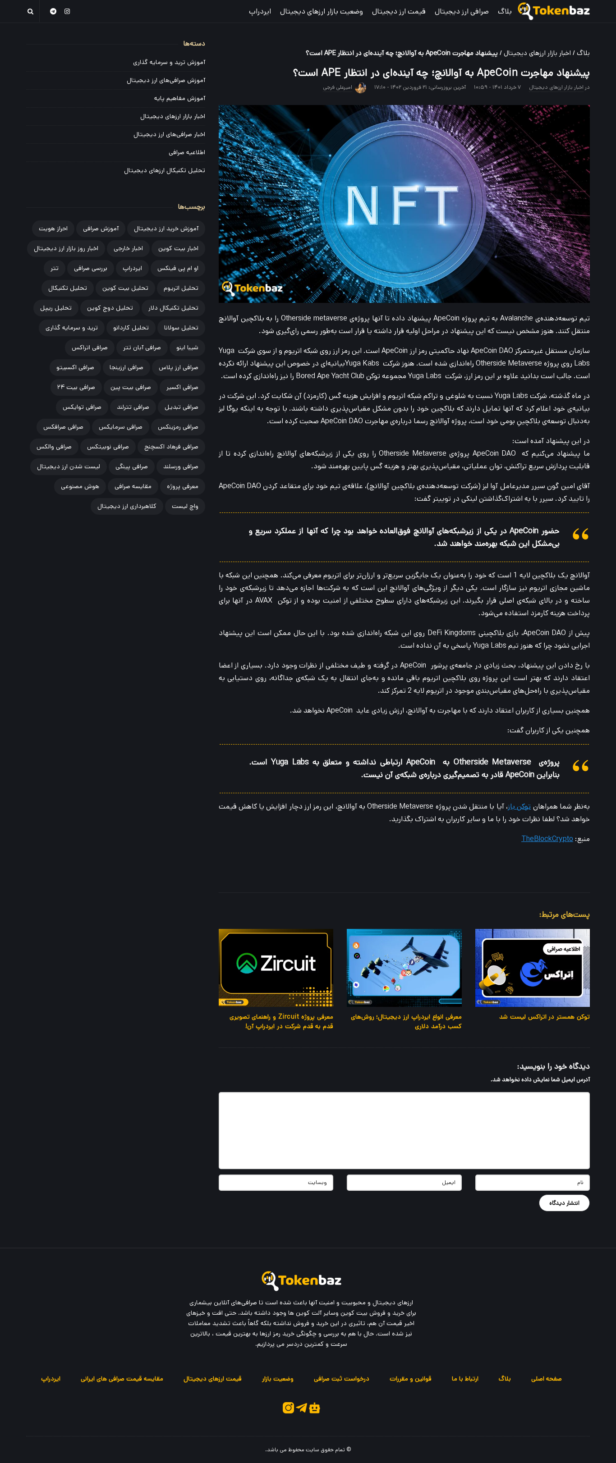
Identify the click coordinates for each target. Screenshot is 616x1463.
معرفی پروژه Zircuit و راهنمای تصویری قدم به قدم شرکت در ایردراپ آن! (282, 1021)
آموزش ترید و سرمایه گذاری (169, 62)
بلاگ (505, 11)
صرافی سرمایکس (121, 426)
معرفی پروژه (182, 486)
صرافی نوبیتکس (108, 446)
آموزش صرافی (101, 228)
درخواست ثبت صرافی (341, 1378)
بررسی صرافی (90, 268)
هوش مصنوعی (80, 486)
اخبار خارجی (128, 248)
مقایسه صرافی (133, 486)
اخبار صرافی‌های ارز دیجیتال (169, 134)
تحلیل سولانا (181, 327)
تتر (55, 268)
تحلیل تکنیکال (67, 288)
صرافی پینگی (131, 466)
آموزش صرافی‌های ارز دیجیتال (166, 80)
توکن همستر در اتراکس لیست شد (544, 1016)
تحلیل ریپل (56, 307)
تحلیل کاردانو (131, 327)
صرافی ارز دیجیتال (462, 11)
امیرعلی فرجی (337, 87)
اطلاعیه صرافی (187, 152)
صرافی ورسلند (180, 466)
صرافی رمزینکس (178, 426)
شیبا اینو (187, 347)
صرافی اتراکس (90, 347)
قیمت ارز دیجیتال (399, 11)
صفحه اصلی (546, 1378)
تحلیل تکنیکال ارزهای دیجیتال (164, 170)
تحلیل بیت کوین (125, 288)
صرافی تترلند (133, 406)
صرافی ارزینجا (126, 367)
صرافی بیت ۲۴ (76, 387)
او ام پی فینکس (177, 268)
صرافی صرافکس (63, 426)
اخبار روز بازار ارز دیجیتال (66, 248)
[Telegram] (53, 11)
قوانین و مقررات (411, 1378)
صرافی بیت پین (130, 387)
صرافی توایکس (82, 406)
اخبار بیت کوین (178, 248)
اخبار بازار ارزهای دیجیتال (537, 53)
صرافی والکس (54, 446)
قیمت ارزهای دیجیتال (213, 1378)
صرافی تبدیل (181, 406)
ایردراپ (260, 11)
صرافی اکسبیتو (75, 367)
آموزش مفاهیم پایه (179, 98)
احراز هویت (53, 228)
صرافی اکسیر (182, 387)
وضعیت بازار (278, 1378)
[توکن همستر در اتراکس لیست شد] (532, 968)
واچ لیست (185, 506)
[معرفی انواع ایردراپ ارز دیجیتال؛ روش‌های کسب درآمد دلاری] (404, 968)
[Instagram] (67, 11)
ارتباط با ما (465, 1378)
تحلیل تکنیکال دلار (173, 307)
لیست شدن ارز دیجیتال (68, 466)
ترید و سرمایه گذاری (72, 327)
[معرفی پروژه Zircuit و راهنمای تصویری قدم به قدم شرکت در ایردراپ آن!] (276, 968)
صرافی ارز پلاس (178, 367)
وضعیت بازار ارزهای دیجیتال (321, 11)
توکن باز (519, 806)
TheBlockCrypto (547, 839)
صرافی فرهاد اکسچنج (171, 446)
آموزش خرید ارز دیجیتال (166, 228)
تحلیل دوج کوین (110, 307)
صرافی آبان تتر (142, 347)
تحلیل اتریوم (181, 288)
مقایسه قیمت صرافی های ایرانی (122, 1378)
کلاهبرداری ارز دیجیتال (126, 506)
